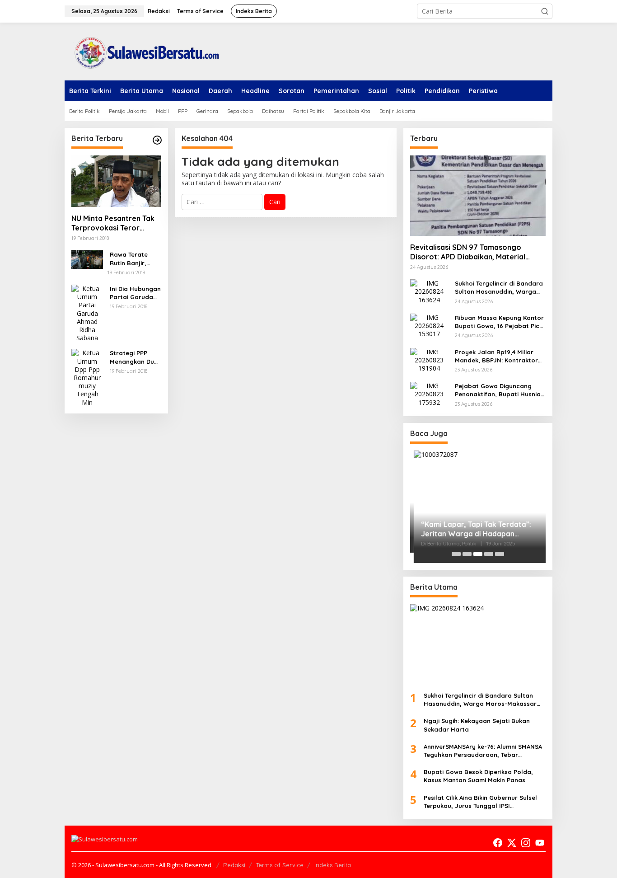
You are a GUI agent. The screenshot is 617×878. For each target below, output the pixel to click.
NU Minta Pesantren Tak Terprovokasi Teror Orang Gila (112, 223)
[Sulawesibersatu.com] (144, 51)
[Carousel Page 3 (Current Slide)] (477, 554)
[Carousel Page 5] (499, 554)
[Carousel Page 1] (456, 554)
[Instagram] (526, 843)
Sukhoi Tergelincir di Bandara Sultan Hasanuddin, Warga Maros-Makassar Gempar (499, 288)
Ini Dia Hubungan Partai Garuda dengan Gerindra (135, 293)
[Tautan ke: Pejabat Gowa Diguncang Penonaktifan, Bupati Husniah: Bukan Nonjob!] (429, 393)
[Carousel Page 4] (488, 554)
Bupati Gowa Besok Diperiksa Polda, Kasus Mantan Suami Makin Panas (478, 776)
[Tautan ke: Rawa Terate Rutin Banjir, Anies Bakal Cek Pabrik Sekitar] (87, 258)
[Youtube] (540, 843)
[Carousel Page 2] (467, 554)
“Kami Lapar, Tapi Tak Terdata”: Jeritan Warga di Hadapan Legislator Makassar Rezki (472, 529)
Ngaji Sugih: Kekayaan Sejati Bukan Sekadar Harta (477, 724)
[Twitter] (512, 843)
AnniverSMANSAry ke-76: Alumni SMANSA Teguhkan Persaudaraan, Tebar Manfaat (483, 751)
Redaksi (234, 865)
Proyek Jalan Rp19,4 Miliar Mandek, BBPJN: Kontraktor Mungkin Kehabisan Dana (496, 356)
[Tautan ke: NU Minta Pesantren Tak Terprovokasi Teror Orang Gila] (116, 181)
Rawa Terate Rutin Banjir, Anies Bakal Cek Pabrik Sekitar (133, 259)
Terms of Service (280, 865)
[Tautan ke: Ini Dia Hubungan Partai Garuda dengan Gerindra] (87, 312)
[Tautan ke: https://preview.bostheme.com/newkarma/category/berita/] (157, 140)
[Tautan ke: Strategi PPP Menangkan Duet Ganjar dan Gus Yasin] (87, 377)
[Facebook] (498, 843)
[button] (544, 11)
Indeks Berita (332, 865)
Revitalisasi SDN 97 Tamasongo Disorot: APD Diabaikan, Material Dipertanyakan (467, 252)
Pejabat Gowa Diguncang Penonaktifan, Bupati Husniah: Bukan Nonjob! (500, 390)
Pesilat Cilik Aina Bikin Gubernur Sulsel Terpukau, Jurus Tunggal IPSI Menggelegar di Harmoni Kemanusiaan (482, 802)
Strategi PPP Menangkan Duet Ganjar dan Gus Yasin (135, 357)
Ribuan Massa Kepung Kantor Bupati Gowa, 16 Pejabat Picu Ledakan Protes (499, 322)
